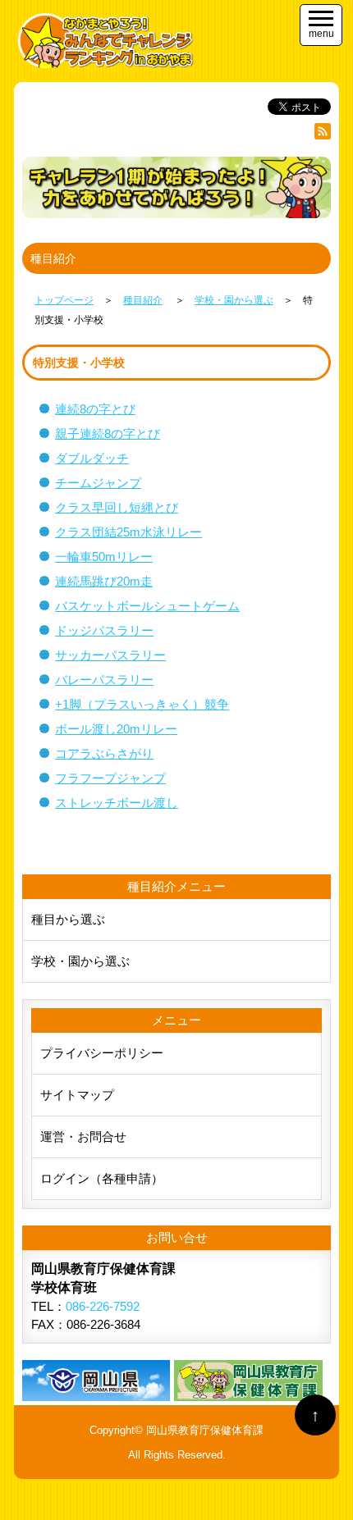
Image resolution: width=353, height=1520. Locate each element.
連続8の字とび (95, 409)
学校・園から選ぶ (80, 961)
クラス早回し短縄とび (116, 507)
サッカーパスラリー (110, 655)
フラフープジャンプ (110, 778)
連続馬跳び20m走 (104, 581)
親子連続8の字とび (107, 433)
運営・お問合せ (83, 1136)
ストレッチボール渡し (116, 803)
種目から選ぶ (68, 919)
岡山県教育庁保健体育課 (205, 1430)
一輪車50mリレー (104, 557)
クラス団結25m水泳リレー (128, 532)
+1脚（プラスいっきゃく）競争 (142, 704)
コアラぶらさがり (104, 753)
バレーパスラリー (104, 680)
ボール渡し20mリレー (116, 729)
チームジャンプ (98, 483)
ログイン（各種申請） (101, 1178)
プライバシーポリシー (101, 1053)
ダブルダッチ (92, 458)
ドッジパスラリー (104, 630)
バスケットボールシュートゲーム (147, 606)
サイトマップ (77, 1095)
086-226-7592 (103, 1306)
